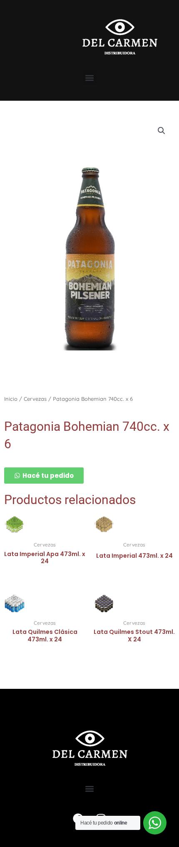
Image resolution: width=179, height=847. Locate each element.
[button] (90, 77)
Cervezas (35, 398)
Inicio (10, 398)
